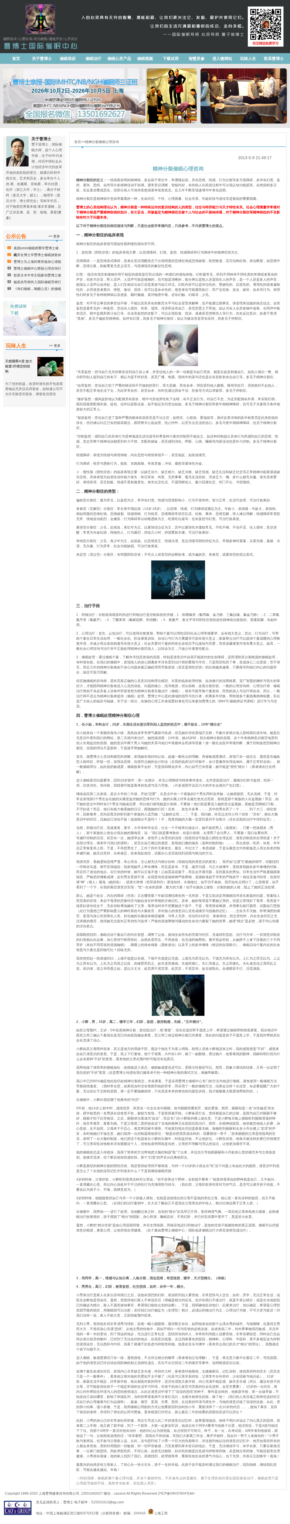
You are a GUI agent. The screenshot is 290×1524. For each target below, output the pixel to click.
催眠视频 (145, 58)
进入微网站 (222, 58)
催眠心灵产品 (119, 58)
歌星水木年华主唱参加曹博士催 (37, 275)
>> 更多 (54, 236)
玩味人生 (248, 58)
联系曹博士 (274, 58)
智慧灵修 (196, 58)
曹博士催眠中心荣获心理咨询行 (37, 268)
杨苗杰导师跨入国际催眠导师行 (37, 282)
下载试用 (171, 58)
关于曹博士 (42, 58)
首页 (16, 58)
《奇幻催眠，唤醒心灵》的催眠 (37, 289)
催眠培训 (68, 58)
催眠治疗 (93, 58)
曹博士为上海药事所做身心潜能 (37, 262)
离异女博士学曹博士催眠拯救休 (37, 255)
